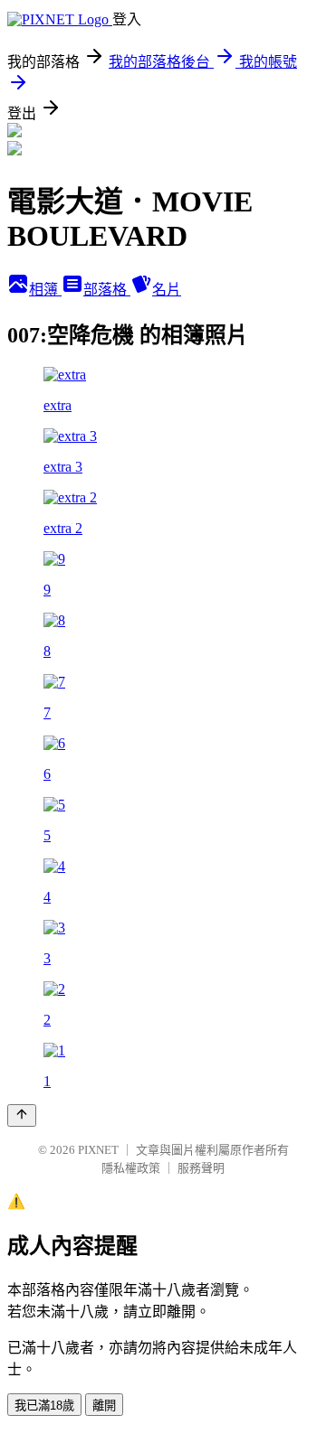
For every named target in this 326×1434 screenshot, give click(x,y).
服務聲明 (201, 1168)
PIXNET (98, 1150)
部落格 (106, 289)
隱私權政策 (130, 1168)
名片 (166, 289)
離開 (104, 1405)
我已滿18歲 (44, 1405)
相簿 (45, 289)
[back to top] (21, 1115)
